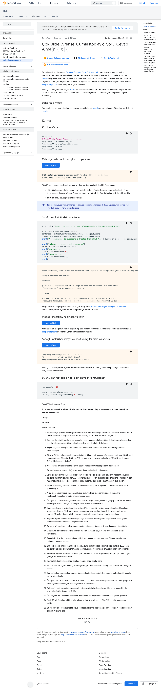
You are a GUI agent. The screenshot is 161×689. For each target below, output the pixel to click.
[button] (15, 66)
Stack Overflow (105, 665)
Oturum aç (153, 3)
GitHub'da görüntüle (86, 58)
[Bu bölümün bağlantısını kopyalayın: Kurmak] (54, 121)
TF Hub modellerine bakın (57, 64)
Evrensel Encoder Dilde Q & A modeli (82, 72)
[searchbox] (17, 24)
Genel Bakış (8, 16)
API (45, 16)
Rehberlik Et (22, 16)
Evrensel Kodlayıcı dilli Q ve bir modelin (108, 306)
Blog (38, 657)
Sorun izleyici (104, 657)
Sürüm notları (104, 661)
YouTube (40, 673)
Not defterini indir (111, 58)
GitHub (142, 3)
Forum (39, 661)
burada (96, 108)
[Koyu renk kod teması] (127, 133)
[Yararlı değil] (131, 38)
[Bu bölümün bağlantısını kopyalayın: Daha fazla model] (64, 103)
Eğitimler (36, 16)
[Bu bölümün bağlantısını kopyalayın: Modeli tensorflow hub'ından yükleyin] (86, 317)
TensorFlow (46, 38)
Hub (5, 10)
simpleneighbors (49, 84)
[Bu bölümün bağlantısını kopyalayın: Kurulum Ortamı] (63, 127)
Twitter (40, 669)
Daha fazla (71, 3)
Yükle (31, 3)
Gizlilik (47, 684)
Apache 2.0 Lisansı (118, 632)
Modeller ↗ (56, 16)
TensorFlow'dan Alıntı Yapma (110, 673)
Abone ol (131, 684)
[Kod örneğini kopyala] (131, 133)
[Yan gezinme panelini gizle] (30, 684)
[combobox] (103, 3)
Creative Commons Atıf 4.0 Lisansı (81, 632)
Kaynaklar (54, 3)
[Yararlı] (127, 38)
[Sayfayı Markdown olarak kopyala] (62, 49)
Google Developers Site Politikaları (72, 635)
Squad (45, 78)
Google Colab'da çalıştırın (58, 58)
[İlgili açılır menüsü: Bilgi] (45, 3)
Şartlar (39, 684)
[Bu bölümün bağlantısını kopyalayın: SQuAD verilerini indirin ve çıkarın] (82, 217)
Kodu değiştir (51, 165)
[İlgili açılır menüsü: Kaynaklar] (62, 3)
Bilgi (40, 3)
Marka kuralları (105, 669)
